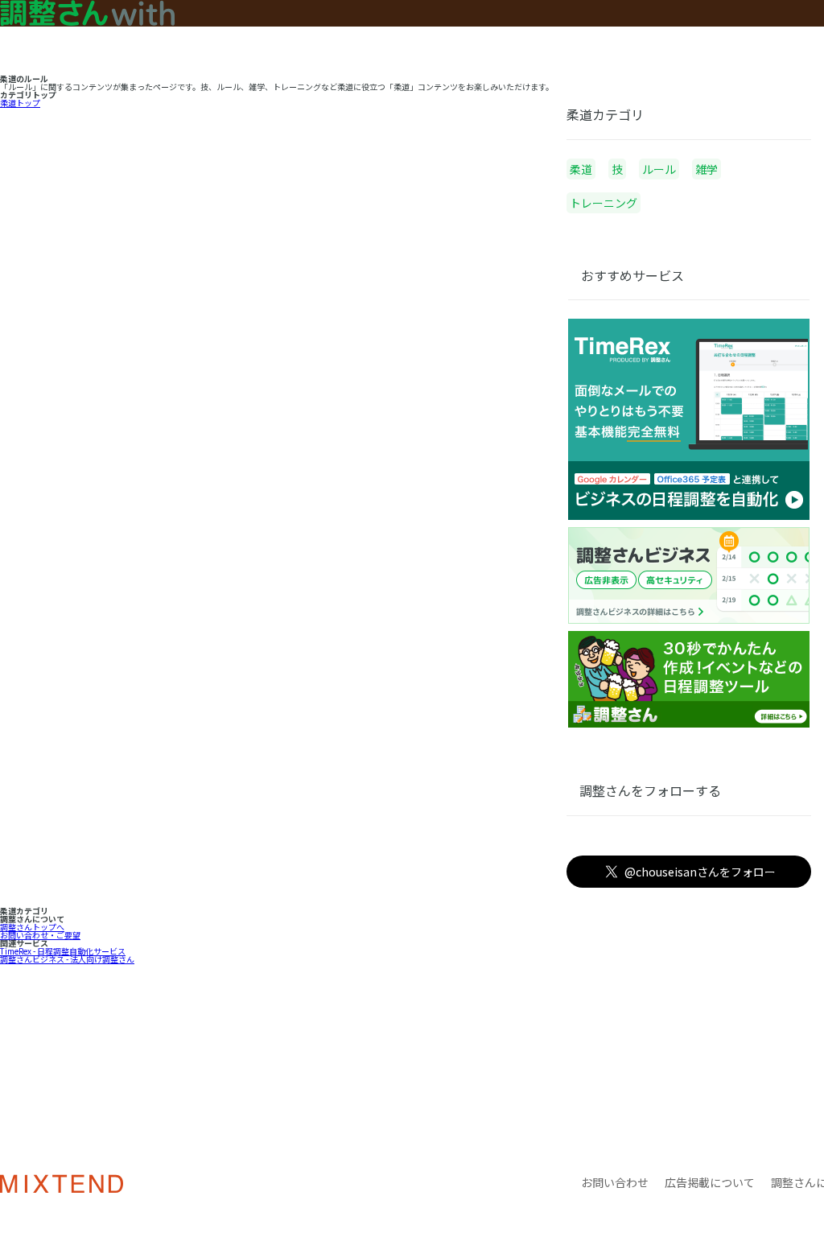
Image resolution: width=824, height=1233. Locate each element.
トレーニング (603, 203)
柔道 (581, 169)
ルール (659, 169)
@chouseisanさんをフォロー (700, 872)
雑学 (706, 169)
